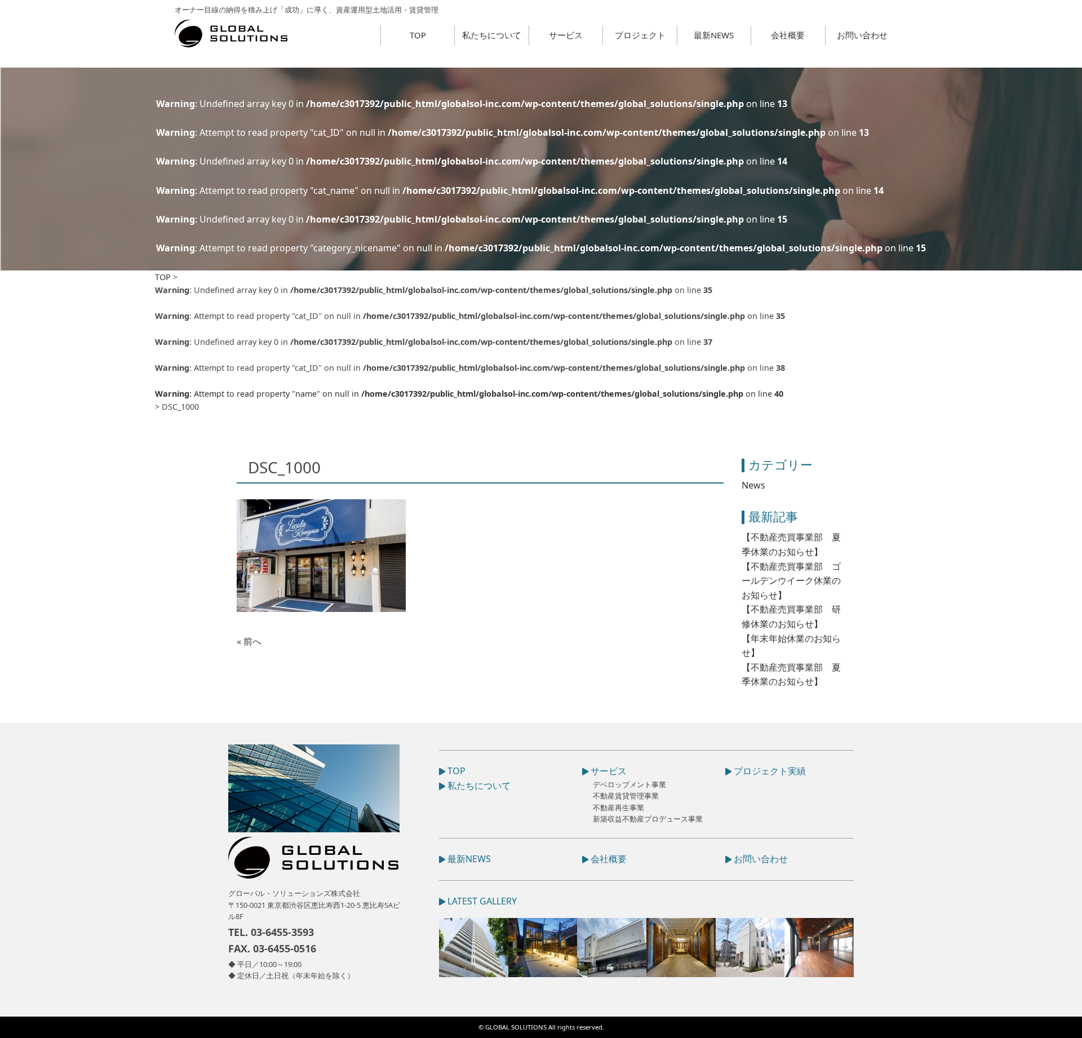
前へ (252, 641)
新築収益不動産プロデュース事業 (648, 819)
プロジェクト (640, 35)
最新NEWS (714, 35)
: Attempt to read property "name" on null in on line (469, 393)
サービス (566, 35)
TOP (418, 35)
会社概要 (788, 35)
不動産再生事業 (618, 807)
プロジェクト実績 (768, 771)
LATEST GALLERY (481, 901)
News (753, 485)
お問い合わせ (862, 35)
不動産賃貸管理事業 (626, 796)
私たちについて (491, 35)
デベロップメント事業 (629, 784)
